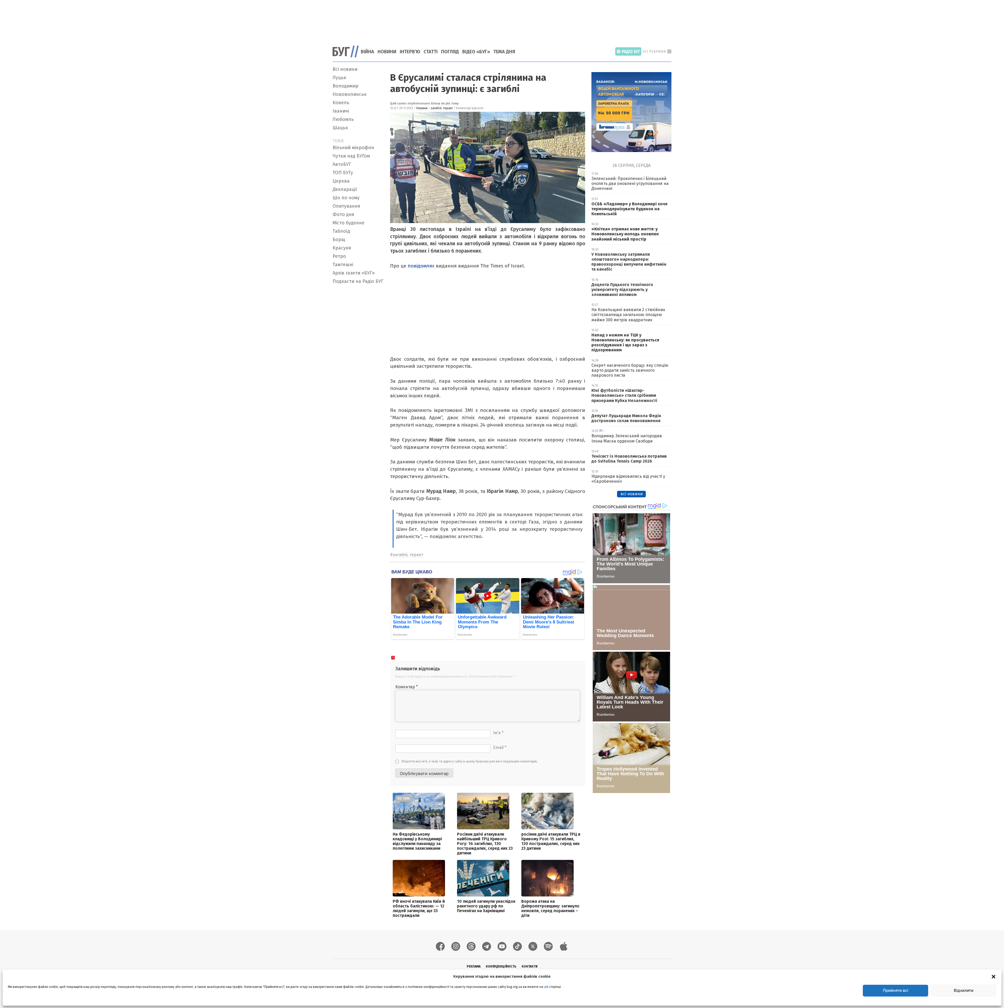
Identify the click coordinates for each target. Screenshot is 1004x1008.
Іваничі (341, 111)
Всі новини (345, 69)
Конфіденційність (501, 966)
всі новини (631, 493)
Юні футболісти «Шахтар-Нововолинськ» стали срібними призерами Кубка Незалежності (624, 395)
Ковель (341, 103)
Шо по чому (346, 198)
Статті (431, 52)
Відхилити (963, 990)
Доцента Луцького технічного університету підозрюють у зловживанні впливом (622, 289)
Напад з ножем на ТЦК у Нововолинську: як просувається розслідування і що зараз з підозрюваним (625, 343)
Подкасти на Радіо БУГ (358, 281)
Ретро (339, 256)
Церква (341, 181)
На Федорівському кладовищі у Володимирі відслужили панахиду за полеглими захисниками (417, 841)
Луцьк (339, 77)
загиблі (436, 108)
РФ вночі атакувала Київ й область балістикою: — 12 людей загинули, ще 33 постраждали (419, 908)
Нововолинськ (350, 94)
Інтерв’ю (410, 52)
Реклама (474, 966)
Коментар (406, 686)
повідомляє (422, 266)
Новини (387, 52)
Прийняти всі (895, 990)
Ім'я (498, 732)
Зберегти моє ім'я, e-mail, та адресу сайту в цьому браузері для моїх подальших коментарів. (469, 761)
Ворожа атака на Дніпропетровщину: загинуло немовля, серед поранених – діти (550, 908)
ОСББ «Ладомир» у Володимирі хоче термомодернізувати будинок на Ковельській (629, 208)
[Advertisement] (502, 19)
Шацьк (340, 128)
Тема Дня (504, 52)
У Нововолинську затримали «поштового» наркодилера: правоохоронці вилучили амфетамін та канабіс (628, 262)
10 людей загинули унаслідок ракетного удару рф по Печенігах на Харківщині (486, 906)
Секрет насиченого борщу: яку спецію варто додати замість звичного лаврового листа (629, 370)
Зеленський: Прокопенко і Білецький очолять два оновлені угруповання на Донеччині (630, 183)
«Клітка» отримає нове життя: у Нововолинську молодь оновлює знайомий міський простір (625, 233)
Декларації (345, 189)
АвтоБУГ (342, 164)
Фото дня (343, 214)
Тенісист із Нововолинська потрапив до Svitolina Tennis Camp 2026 (629, 459)
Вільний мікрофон (353, 147)
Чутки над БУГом (351, 156)
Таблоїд (341, 231)
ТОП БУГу (343, 173)
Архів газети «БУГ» (354, 273)
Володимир (345, 86)
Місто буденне (348, 223)
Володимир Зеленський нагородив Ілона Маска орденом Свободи (626, 438)
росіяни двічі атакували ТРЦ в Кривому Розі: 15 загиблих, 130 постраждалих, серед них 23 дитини (550, 841)
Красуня (342, 248)
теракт (448, 108)
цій (546, 987)
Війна (367, 52)
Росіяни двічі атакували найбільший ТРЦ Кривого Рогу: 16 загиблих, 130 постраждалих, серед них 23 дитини (485, 843)
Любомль (343, 119)
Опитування (346, 206)
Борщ (339, 239)
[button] (993, 976)
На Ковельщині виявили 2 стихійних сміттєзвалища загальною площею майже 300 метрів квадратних (628, 314)
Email (499, 747)
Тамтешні (343, 264)
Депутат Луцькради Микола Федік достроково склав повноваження (626, 418)
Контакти (530, 966)
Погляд (450, 52)
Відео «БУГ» (476, 52)
